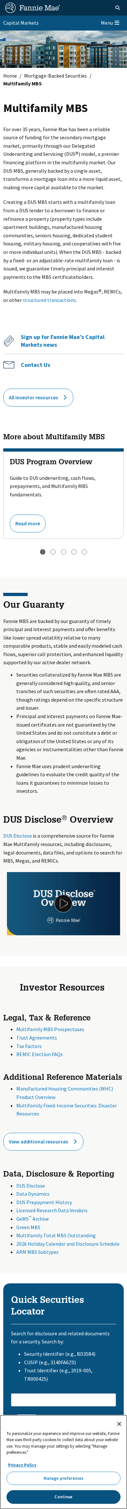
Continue (63, 1497)
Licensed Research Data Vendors (52, 1210)
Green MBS (28, 1227)
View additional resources (38, 1141)
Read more (27, 523)
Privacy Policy (22, 1465)
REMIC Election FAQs (39, 1054)
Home (10, 75)
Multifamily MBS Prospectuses (50, 1029)
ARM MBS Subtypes (37, 1252)
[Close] (119, 1424)
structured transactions (49, 300)
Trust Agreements (36, 1037)
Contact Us (35, 364)
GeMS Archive (32, 1219)
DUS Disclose (17, 835)
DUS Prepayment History (44, 1202)
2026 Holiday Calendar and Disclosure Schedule (68, 1244)
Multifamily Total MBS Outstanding (56, 1235)
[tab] (42, 552)
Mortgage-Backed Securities (55, 75)
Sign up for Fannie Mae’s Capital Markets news (63, 340)
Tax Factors (29, 1046)
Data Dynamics (32, 1194)
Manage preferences (63, 1478)
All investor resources (33, 397)
